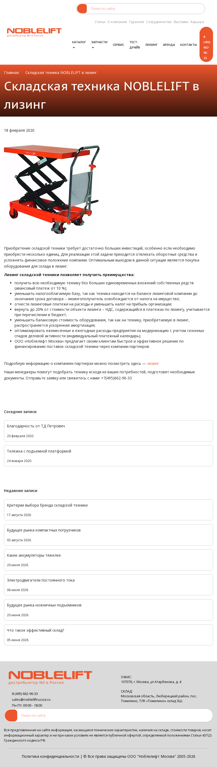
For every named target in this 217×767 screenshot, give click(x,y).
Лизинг (151, 45)
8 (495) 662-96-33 (207, 47)
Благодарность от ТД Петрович (36, 425)
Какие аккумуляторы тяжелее (34, 555)
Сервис (118, 45)
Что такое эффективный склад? (35, 630)
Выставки (181, 22)
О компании (117, 22)
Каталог (79, 42)
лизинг (153, 363)
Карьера (197, 22)
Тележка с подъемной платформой (39, 451)
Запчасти (99, 42)
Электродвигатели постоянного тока (41, 580)
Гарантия (136, 22)
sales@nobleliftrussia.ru (31, 699)
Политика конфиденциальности (50, 756)
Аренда (169, 45)
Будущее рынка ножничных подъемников (44, 605)
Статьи (100, 22)
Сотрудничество (159, 22)
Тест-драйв (134, 44)
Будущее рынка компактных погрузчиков (44, 530)
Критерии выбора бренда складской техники (47, 505)
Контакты (188, 45)
